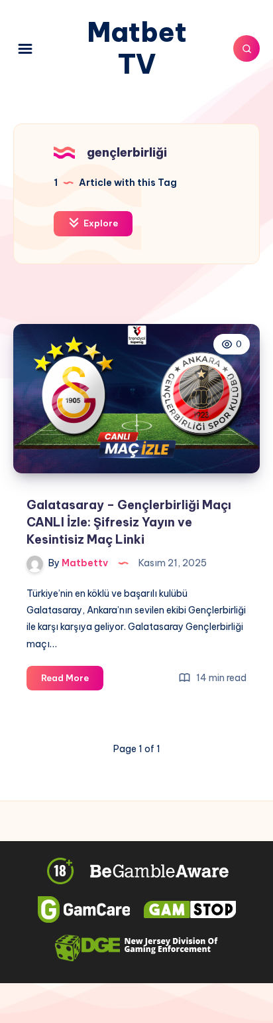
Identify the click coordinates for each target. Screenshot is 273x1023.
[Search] (246, 48)
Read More (72, 681)
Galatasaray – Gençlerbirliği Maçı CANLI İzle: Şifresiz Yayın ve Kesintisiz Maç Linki (129, 522)
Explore (100, 223)
